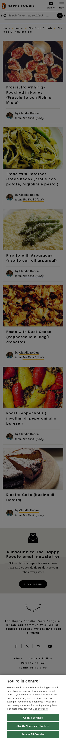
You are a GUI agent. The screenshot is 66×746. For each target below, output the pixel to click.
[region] (33, 710)
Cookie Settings (33, 717)
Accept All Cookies (33, 734)
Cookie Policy (40, 708)
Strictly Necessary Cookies (33, 726)
